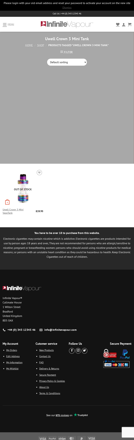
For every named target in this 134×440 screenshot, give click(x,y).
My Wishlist (12, 368)
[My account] (123, 24)
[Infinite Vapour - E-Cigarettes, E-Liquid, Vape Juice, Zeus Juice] (67, 24)
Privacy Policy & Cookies (52, 381)
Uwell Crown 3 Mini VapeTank (13, 211)
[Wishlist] (118, 24)
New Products (46, 350)
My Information (14, 362)
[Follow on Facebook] (72, 351)
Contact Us (45, 356)
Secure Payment (47, 374)
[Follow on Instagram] (78, 351)
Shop (40, 45)
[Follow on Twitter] (84, 351)
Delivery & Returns (49, 368)
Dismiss (67, 7)
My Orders (11, 350)
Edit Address (13, 356)
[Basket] (129, 24)
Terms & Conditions (49, 393)
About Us (44, 387)
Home (29, 45)
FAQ (41, 362)
